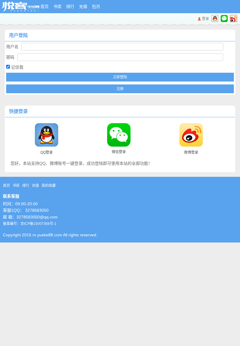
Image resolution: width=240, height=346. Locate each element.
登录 (205, 19)
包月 (96, 6)
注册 (120, 89)
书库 (57, 6)
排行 (70, 6)
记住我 (16, 67)
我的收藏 (49, 186)
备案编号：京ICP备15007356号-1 (29, 224)
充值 (83, 6)
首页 (44, 6)
